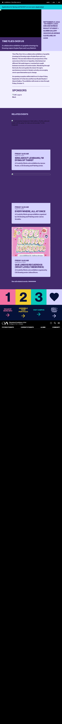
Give (54, 2)
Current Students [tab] (27, 327)
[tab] (55, 323)
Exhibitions (7, 2)
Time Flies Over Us (16, 2)
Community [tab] (56, 327)
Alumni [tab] (43, 327)
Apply (48, 2)
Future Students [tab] (8, 327)
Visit (59, 2)
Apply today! (40, 7)
